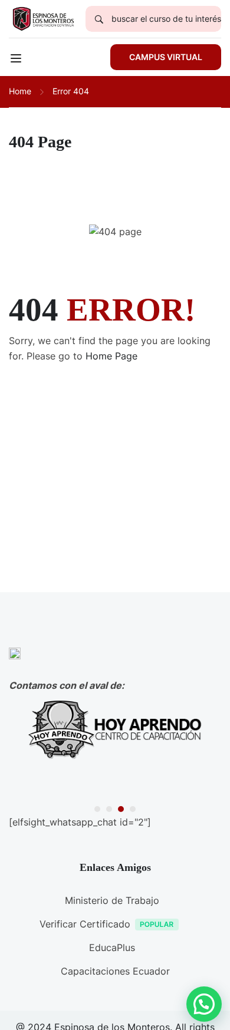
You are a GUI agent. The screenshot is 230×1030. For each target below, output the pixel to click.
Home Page (111, 356)
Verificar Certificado (85, 924)
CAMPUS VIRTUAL (165, 57)
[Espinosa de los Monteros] (43, 18)
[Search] (98, 19)
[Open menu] (17, 60)
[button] (97, 809)
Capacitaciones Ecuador (115, 971)
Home (20, 91)
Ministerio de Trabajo (112, 900)
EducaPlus (112, 947)
